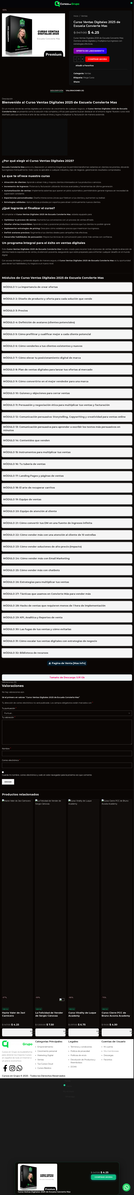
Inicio (76, 16)
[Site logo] (67, 4)
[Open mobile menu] (3, 4)
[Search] (125, 4)
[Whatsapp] (19, 1068)
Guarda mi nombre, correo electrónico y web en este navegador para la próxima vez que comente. (47, 775)
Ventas (84, 16)
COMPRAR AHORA (97, 59)
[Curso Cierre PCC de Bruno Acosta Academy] (117, 897)
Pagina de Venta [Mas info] (69, 663)
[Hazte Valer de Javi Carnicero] (17, 897)
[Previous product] (119, 16)
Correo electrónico (11, 760)
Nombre (6, 748)
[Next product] (125, 16)
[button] (126, 1187)
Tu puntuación (9, 708)
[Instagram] (12, 1068)
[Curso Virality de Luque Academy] (83, 897)
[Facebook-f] (5, 1068)
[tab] (56, 90)
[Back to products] (122, 16)
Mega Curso (88, 77)
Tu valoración (8, 717)
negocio (80, 170)
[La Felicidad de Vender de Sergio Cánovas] (50, 897)
